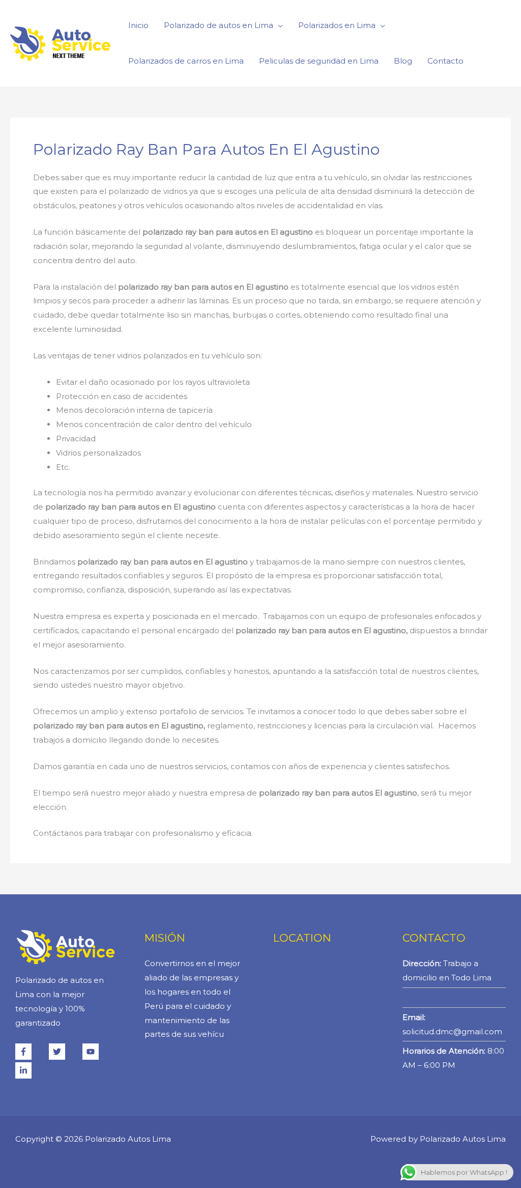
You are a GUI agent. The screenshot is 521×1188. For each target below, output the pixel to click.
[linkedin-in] (24, 1070)
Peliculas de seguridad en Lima (319, 61)
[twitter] (64, 1051)
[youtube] (98, 1051)
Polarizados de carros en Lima (186, 61)
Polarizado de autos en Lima (218, 25)
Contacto (445, 61)
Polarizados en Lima (336, 25)
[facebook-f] (31, 1051)
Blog (403, 61)
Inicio (138, 25)
